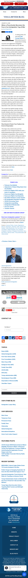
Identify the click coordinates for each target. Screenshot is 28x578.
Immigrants (20, 229)
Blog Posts (14, 553)
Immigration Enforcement (17, 231)
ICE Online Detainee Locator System (14, 197)
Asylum (16, 225)
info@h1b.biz (16, 522)
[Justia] (13, 337)
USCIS (4, 370)
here (13, 167)
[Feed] (3, 341)
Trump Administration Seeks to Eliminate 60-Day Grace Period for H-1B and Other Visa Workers (14, 480)
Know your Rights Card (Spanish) (14, 196)
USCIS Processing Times (11, 201)
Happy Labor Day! (6, 452)
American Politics (10, 225)
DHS (18, 226)
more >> (3, 285)
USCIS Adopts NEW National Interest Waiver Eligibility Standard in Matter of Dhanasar (13, 445)
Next (14, 241)
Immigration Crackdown (6, 231)
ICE (17, 229)
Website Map (14, 549)
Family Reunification (10, 228)
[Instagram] (24, 337)
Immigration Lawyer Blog (8, 404)
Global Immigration (11, 229)
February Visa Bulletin (10, 185)
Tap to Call (7, 3)
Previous (4, 241)
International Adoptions (8, 431)
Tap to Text (21, 3)
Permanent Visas (6, 420)
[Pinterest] (17, 337)
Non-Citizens (4, 232)
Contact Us (14, 11)
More (24, 11)
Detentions (14, 226)
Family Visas (6, 367)
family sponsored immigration (9, 281)
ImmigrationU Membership (12, 204)
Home (4, 11)
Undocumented (4, 234)
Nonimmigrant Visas (8, 378)
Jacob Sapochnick (6, 265)
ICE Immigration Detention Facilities (14, 199)
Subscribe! (14, 312)
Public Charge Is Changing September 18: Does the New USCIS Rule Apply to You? (13, 470)
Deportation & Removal (9, 380)
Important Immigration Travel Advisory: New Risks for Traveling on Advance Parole (13, 475)
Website (14, 532)
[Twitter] (6, 337)
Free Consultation (8, 359)
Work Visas (6, 362)
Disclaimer (14, 540)
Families (3, 228)
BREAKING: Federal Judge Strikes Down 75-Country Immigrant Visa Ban (13, 466)
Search (14, 393)
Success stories (9, 206)
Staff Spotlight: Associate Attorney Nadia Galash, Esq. (13, 454)
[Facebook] (3, 337)
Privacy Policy (14, 536)
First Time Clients (19, 228)
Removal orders (11, 232)
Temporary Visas (6, 418)
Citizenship (4, 426)
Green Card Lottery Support (9, 434)
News (25, 231)
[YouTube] (20, 337)
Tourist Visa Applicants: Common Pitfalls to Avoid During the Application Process (13, 449)
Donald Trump (23, 226)
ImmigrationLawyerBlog (11, 203)
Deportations (8, 226)
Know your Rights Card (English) (13, 194)
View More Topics (6, 383)
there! (22, 222)
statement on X (5, 88)
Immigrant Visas (7, 364)
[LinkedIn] (10, 337)
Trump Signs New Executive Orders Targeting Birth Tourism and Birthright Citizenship (12, 486)
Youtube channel (9, 208)
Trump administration (19, 232)
